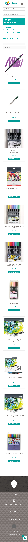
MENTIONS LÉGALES (10, 531)
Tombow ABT (7, 27)
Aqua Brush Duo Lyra (10, 38)
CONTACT (18, 534)
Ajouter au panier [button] (14, 158)
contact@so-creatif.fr (14, 520)
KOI (4, 36)
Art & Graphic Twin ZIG (11, 33)
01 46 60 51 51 (14, 512)
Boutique (5, 13)
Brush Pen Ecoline (9, 30)
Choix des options (14, 83)
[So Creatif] (9, 3)
